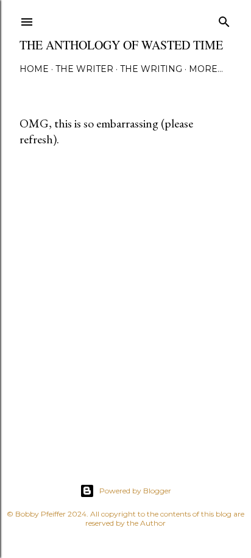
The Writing (151, 68)
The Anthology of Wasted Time (121, 45)
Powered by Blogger (135, 490)
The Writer (84, 68)
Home (34, 68)
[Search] (224, 19)
